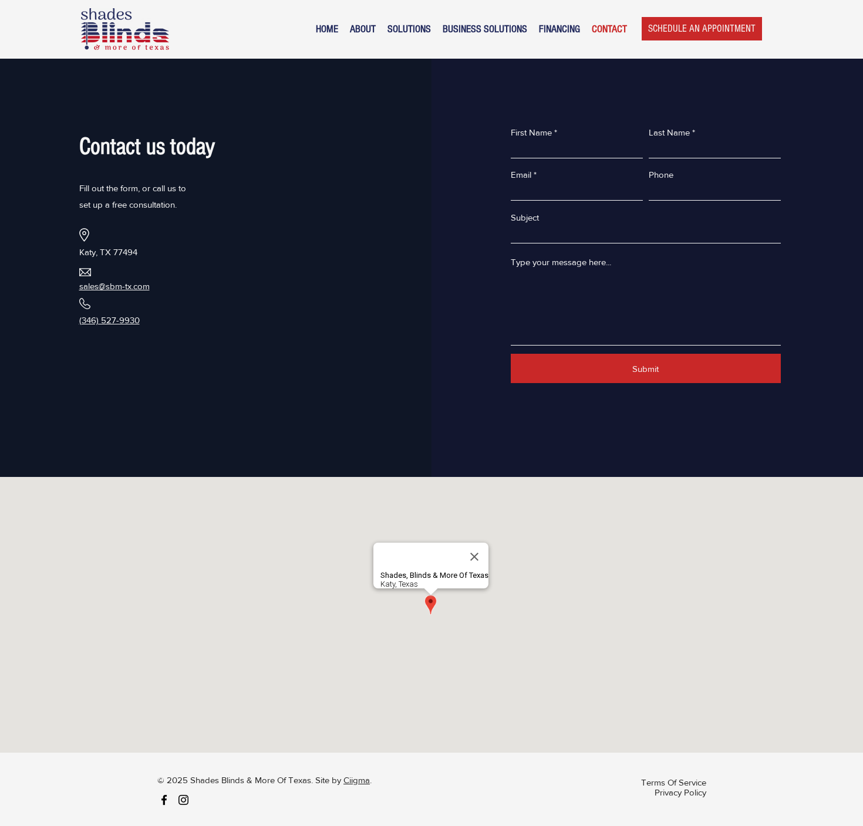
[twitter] (183, 800)
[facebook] (164, 800)
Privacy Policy (680, 792)
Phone (661, 174)
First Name (531, 132)
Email (521, 174)
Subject (525, 217)
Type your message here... (561, 262)
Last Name (669, 132)
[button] (409, 29)
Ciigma (356, 780)
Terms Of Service (673, 782)
